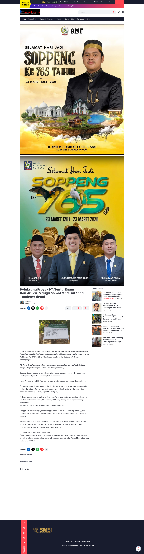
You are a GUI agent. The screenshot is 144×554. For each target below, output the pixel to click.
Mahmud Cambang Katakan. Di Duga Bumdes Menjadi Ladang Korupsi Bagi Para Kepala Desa (113, 328)
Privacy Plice (71, 6)
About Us (36, 6)
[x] (33, 308)
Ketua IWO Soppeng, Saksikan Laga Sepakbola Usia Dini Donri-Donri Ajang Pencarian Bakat (68, 2)
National (43, 19)
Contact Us (45, 6)
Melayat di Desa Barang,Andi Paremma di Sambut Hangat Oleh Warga (113, 317)
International (32, 19)
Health (59, 19)
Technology (81, 19)
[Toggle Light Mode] (119, 12)
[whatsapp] (37, 308)
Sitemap (54, 6)
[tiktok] (24, 543)
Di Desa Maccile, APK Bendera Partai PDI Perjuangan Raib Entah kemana (112, 306)
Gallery (67, 19)
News (103, 2)
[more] (46, 308)
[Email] (42, 308)
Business (50, 19)
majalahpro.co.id (77, 545)
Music (73, 19)
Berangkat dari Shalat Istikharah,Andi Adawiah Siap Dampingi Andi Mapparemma (112, 294)
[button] (75, 315)
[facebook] (28, 308)
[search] (114, 12)
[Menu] (122, 12)
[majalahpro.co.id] (30, 12)
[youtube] (24, 538)
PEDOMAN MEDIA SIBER (82, 541)
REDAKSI (69, 541)
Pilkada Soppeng (108, 298)
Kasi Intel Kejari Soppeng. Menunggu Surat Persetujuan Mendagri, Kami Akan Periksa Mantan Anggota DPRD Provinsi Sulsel (113, 340)
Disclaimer (62, 6)
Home (24, 19)
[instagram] (24, 533)
